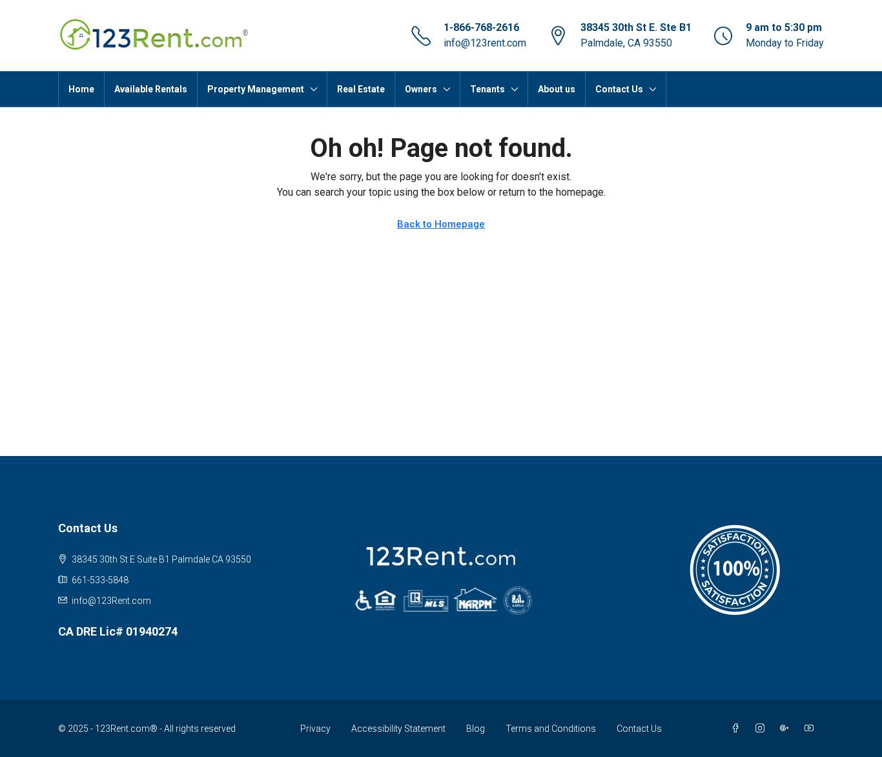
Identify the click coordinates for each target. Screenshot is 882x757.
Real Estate (361, 89)
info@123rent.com (485, 43)
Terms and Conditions (551, 728)
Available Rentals (150, 89)
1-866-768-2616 (481, 27)
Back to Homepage (441, 224)
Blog (475, 728)
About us (556, 89)
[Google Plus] (787, 728)
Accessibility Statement (398, 728)
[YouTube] (812, 728)
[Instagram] (762, 728)
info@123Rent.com (111, 601)
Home (81, 89)
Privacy (315, 728)
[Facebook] (738, 728)
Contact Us (639, 728)
